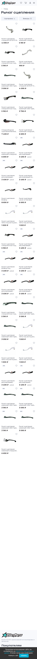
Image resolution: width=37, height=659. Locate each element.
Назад (6, 9)
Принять (24, 655)
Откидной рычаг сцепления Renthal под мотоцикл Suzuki (9, 131)
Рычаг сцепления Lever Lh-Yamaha (25, 199)
